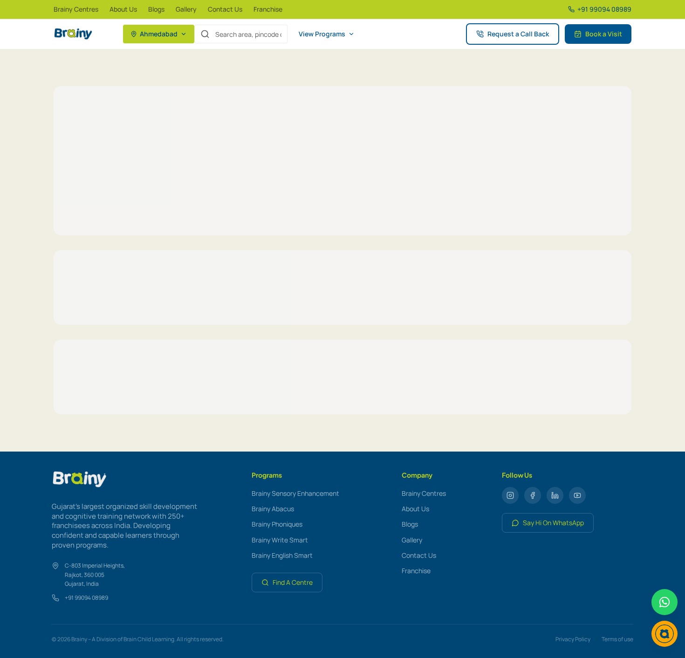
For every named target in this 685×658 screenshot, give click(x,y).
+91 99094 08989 (86, 598)
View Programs (322, 33)
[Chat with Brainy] (664, 634)
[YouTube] (577, 495)
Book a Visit (603, 33)
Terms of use (617, 639)
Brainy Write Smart (280, 539)
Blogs (156, 9)
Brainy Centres (76, 9)
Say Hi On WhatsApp (553, 522)
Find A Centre (293, 582)
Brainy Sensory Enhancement (295, 493)
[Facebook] (532, 495)
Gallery (186, 9)
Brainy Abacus (273, 508)
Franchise (267, 9)
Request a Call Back (518, 33)
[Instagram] (510, 495)
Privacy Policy (572, 639)
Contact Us (225, 9)
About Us (123, 9)
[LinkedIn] (555, 495)
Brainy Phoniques (277, 524)
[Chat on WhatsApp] (664, 602)
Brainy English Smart (282, 555)
